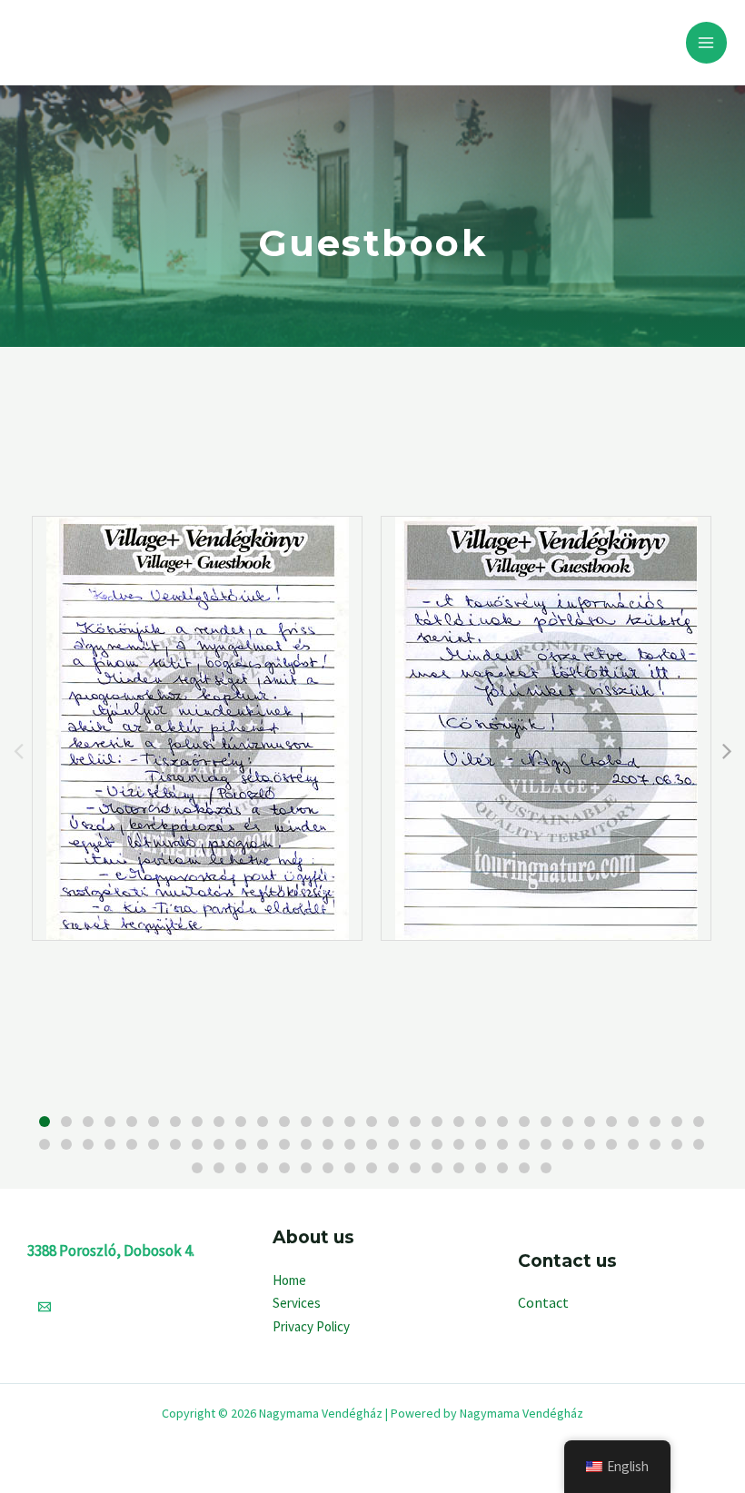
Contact (543, 1302)
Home (289, 1280)
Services (297, 1302)
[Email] (44, 1307)
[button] (44, 1121)
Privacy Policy (311, 1326)
